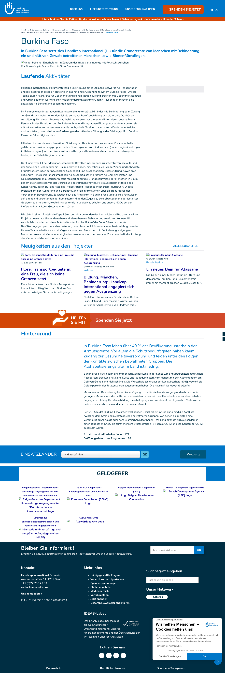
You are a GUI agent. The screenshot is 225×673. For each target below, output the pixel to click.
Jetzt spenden (98, 599)
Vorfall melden (99, 595)
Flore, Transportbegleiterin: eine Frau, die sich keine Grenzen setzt (46, 274)
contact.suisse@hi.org (34, 587)
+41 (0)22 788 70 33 (34, 583)
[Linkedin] (109, 655)
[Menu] (224, 336)
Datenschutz (54, 668)
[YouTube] (123, 655)
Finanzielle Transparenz (171, 668)
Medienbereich (99, 591)
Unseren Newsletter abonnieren (109, 603)
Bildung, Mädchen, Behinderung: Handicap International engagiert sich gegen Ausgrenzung (109, 284)
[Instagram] (116, 655)
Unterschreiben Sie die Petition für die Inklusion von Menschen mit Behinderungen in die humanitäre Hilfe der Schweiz (112, 19)
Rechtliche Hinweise (112, 668)
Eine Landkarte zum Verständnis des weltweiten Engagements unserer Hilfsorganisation (62, 32)
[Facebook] (101, 655)
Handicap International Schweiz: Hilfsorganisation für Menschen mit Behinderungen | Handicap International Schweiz (76, 30)
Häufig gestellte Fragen (105, 575)
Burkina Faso (112, 32)
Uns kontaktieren (31, 594)
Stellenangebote (100, 587)
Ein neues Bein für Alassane (172, 269)
